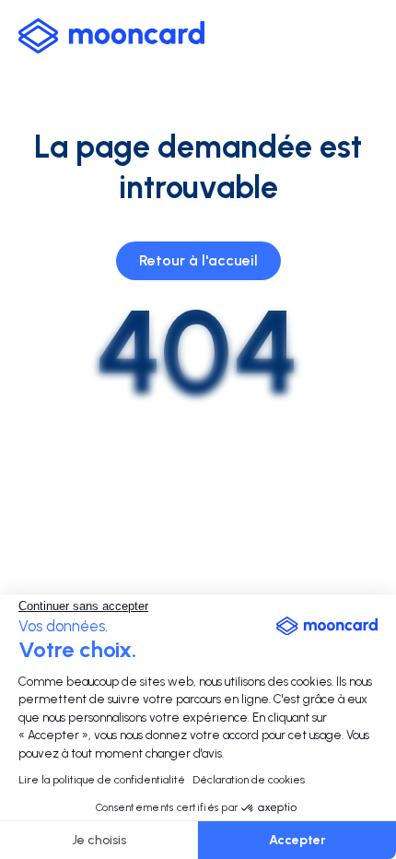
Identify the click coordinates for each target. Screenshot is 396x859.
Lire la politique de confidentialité (101, 779)
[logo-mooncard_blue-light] (111, 35)
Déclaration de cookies (248, 779)
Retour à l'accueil (198, 260)
